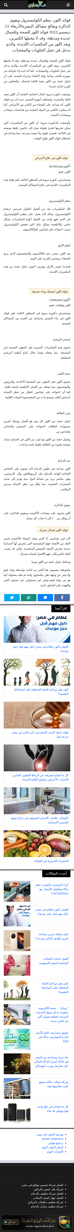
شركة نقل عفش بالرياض (48, 1189)
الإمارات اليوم (55, 1151)
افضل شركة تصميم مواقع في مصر (42, 1184)
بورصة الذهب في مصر (49, 1134)
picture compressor (52, 1138)
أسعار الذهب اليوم (52, 1147)
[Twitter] (12, 597)
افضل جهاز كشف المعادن (48, 1197)
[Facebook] (62, 597)
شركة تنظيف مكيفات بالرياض (45, 1202)
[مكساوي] (37, 4)
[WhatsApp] (28, 597)
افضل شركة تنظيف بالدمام (47, 1193)
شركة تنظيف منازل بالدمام (47, 1206)
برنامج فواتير (55, 1143)
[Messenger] (45, 597)
